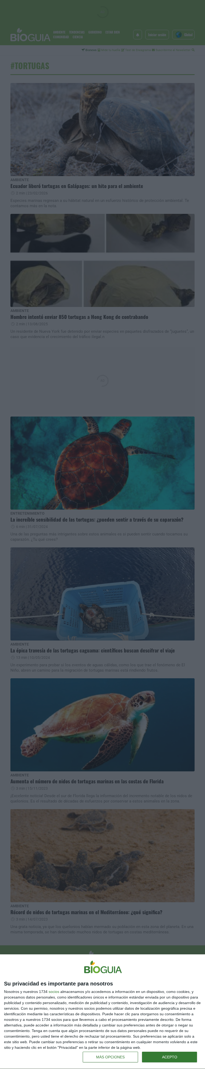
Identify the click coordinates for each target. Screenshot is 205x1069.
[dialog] (102, 1012)
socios (54, 991)
